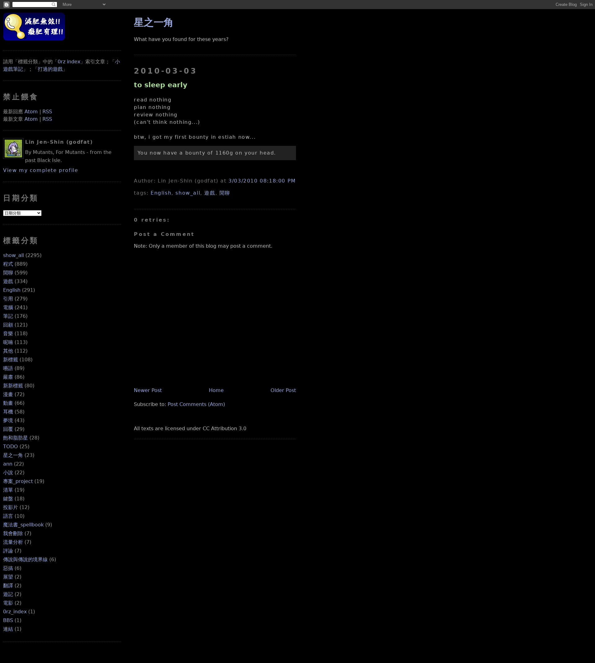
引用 (8, 299)
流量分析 (13, 542)
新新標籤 (13, 386)
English (11, 290)
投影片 (10, 507)
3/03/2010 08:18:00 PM (262, 181)
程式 (8, 264)
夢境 (8, 420)
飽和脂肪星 (15, 438)
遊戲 (8, 281)
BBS (8, 620)
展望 (8, 577)
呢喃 (8, 342)
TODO (10, 446)
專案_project (18, 481)
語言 (8, 516)
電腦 (8, 307)
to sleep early (160, 85)
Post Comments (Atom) (196, 404)
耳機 (8, 412)
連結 (8, 629)
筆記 (8, 316)
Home (216, 390)
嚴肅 (8, 377)
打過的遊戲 (50, 69)
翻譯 (8, 586)
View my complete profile (40, 170)
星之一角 (13, 455)
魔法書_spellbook (23, 525)
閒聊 (8, 273)
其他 (8, 351)
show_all (13, 255)
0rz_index (15, 612)
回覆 (8, 429)
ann (7, 464)
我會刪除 (13, 533)
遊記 (8, 594)
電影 (8, 603)
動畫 (8, 403)
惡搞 (8, 568)
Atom (31, 112)
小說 (8, 473)
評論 (8, 551)
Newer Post (148, 390)
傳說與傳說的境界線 (25, 559)
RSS (47, 112)
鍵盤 (8, 499)
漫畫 (8, 394)
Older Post (283, 390)
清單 (8, 490)
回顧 (8, 325)
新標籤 (10, 360)
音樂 (8, 333)
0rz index (69, 62)
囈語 (8, 368)
